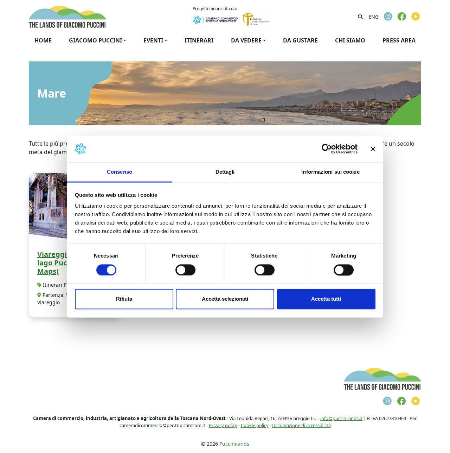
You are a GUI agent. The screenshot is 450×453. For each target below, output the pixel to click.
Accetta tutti (326, 299)
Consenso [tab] (119, 172)
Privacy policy (223, 425)
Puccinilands (234, 443)
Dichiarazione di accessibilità (301, 425)
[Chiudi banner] (373, 148)
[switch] (185, 269)
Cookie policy (255, 425)
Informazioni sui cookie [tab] (330, 172)
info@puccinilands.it (341, 418)
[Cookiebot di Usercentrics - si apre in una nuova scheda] (327, 149)
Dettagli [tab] (225, 172)
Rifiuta (124, 299)
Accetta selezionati (225, 299)
